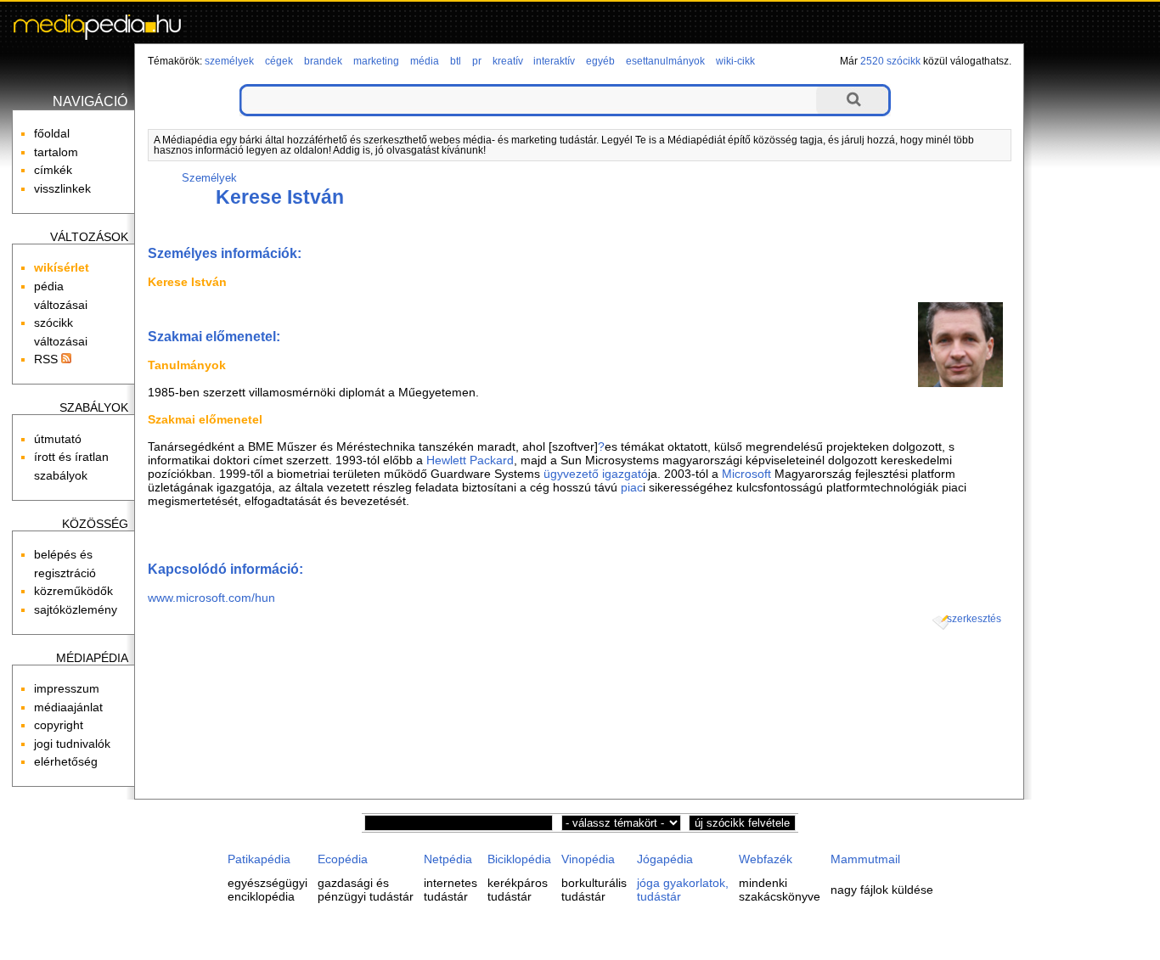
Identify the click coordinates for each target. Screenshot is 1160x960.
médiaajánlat (68, 707)
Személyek (209, 177)
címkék (53, 170)
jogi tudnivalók (72, 743)
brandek (323, 61)
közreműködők (73, 591)
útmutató (58, 439)
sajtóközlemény (75, 609)
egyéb (600, 61)
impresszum (66, 688)
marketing (376, 61)
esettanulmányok (665, 61)
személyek (229, 61)
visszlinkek (62, 188)
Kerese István (280, 197)
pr (476, 61)
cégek (279, 61)
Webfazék (765, 859)
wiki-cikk (735, 61)
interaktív (554, 61)
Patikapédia (259, 859)
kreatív (508, 61)
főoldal (52, 133)
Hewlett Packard (470, 460)
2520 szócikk (890, 61)
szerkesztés (974, 619)
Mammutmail (865, 859)
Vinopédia (588, 859)
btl (455, 61)
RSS (47, 359)
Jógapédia (665, 859)
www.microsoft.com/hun (211, 597)
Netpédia (448, 859)
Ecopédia (343, 859)
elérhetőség (66, 761)
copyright (58, 725)
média (424, 61)
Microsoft (746, 473)
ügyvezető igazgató (595, 473)
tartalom (56, 152)
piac (632, 487)
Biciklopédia (519, 859)
